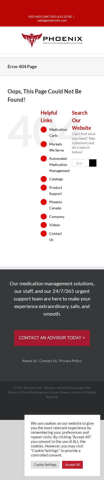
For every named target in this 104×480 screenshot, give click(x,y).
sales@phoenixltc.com (52, 20)
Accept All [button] (72, 465)
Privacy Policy (70, 361)
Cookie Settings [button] (45, 465)
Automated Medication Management (59, 164)
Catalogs (56, 179)
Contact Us (48, 361)
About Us (29, 361)
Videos (54, 225)
